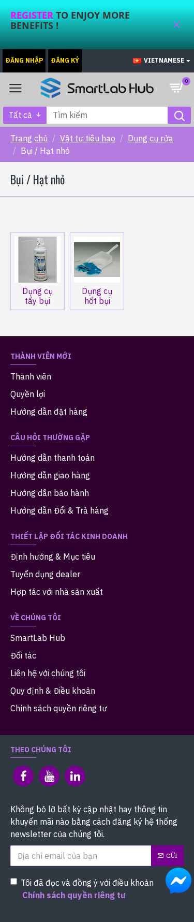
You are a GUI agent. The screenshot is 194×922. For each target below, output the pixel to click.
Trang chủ (29, 138)
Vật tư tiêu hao (87, 138)
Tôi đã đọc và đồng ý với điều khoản (87, 888)
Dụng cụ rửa (150, 138)
